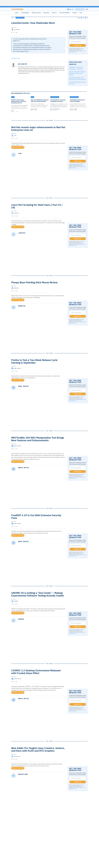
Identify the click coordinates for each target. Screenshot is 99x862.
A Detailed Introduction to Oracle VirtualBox (77, 100)
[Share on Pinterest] (85, 17)
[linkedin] (70, 9)
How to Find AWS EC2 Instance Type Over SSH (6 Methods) (39, 100)
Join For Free (77, 45)
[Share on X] (83, 17)
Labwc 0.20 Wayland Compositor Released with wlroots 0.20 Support (77, 73)
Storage (74, 12)
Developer (46, 12)
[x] (73, 9)
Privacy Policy (73, 52)
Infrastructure (36, 12)
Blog (81, 12)
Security (54, 12)
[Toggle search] (87, 9)
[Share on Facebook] (81, 17)
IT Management (25, 12)
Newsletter (81, 9)
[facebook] (68, 9)
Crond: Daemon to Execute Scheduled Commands (58, 100)
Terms (84, 50)
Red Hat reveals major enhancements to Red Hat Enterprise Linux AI (18, 101)
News (16, 12)
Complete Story (15, 58)
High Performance (64, 12)
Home (12, 17)
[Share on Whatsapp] (87, 17)
